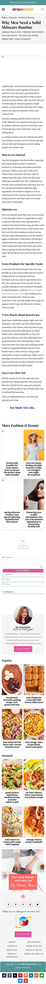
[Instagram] (23, 904)
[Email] (42, 975)
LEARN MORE (23, 649)
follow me (23, 934)
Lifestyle (13, 17)
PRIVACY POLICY (34, 950)
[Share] (4, 975)
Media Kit (12, 950)
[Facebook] (8, 904)
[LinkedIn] (31, 975)
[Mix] (26, 975)
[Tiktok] (30, 904)
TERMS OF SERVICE (34, 954)
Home (4, 17)
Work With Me (34, 946)
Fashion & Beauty (26, 17)
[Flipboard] (26, 981)
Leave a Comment (23, 39)
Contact (12, 946)
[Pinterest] (15, 904)
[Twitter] (37, 904)
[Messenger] (20, 981)
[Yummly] (36, 975)
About (12, 942)
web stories (34, 942)
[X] (15, 975)
